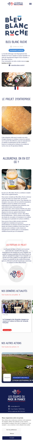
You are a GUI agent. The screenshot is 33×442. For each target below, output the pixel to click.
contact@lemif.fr (15, 406)
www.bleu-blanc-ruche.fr (17, 65)
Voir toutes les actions (9, 347)
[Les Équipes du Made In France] (15, 4)
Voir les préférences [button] (11, 429)
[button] (30, 311)
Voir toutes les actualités (10, 295)
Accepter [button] (12, 437)
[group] (16, 316)
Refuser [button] (12, 433)
